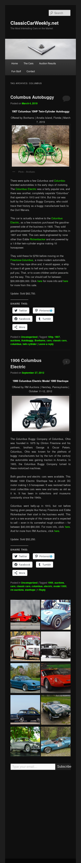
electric (48, 586)
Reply (41, 589)
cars (49, 340)
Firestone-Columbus (21, 260)
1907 (57, 337)
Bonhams (40, 340)
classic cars (60, 340)
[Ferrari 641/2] (25, 615)
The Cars (28, 63)
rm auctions (17, 589)
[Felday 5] (56, 742)
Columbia (59, 180)
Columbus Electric (26, 189)
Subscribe (63, 766)
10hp (50, 337)
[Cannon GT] (56, 615)
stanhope (30, 589)
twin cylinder (30, 344)
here (39, 281)
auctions (15, 340)
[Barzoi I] (56, 678)
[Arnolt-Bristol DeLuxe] (56, 710)
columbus (15, 344)
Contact (31, 71)
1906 (50, 582)
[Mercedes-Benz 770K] (56, 646)
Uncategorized (29, 337)
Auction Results (47, 63)
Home (14, 63)
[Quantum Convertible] (25, 678)
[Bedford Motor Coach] (25, 646)
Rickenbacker (37, 239)
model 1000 (59, 586)
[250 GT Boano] (25, 742)
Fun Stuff (16, 71)
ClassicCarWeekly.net (34, 22)
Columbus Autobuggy (32, 97)
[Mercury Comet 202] (25, 710)
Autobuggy (27, 340)
